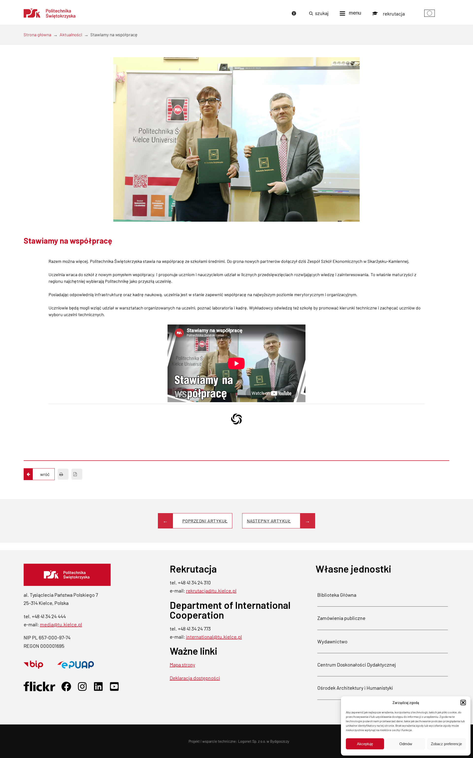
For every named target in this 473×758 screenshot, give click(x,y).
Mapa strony (182, 665)
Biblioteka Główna (336, 595)
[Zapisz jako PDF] (76, 474)
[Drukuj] (63, 474)
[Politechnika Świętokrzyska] (49, 13)
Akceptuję (365, 744)
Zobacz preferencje (446, 744)
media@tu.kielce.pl (61, 624)
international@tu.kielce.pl (214, 637)
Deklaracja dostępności (195, 678)
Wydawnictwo (332, 641)
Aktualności (71, 34)
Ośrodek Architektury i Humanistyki (355, 688)
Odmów (405, 744)
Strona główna (37, 34)
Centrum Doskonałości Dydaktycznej (356, 665)
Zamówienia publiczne (341, 618)
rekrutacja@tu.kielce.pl (211, 591)
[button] (463, 702)
